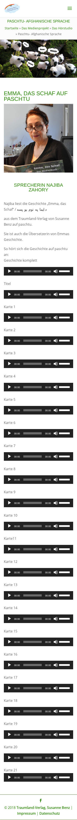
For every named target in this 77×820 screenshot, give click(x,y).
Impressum (26, 813)
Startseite (11, 28)
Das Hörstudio (62, 28)
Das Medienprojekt (35, 28)
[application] (38, 271)
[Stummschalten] (55, 271)
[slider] (65, 271)
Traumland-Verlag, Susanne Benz (43, 807)
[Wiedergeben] (9, 271)
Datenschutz (49, 813)
